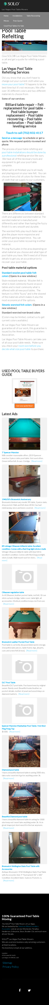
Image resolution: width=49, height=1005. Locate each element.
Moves (6, 21)
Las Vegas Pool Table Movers (15, 9)
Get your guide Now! (24, 406)
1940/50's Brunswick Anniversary (16, 499)
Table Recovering (33, 16)
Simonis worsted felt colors (17, 304)
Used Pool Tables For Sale (14, 26)
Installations (17, 16)
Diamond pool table (10, 770)
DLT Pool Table (8, 682)
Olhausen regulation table (13, 592)
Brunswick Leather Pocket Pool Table (18, 642)
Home (6, 16)
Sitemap (7, 962)
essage (18, 137)
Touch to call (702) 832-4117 (24, 132)
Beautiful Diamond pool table (14, 816)
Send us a (7, 137)
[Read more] (36, 461)
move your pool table (13, 84)
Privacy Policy (11, 966)
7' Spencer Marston (10, 452)
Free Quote (17, 21)
